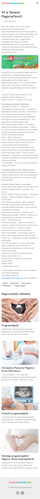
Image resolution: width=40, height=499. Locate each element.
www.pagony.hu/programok (12, 278)
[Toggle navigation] (37, 3)
